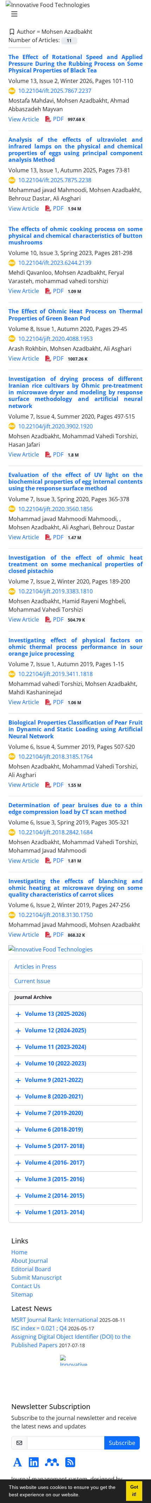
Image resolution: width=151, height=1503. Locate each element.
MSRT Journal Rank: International (54, 1320)
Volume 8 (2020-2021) (54, 1096)
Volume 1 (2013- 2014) (54, 1212)
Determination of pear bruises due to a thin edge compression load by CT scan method (75, 808)
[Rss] (70, 1464)
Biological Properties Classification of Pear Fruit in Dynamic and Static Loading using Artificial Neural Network (75, 729)
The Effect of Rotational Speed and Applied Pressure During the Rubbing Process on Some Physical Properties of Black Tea (75, 63)
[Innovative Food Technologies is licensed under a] (75, 1360)
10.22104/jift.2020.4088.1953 (55, 339)
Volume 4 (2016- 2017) (54, 1162)
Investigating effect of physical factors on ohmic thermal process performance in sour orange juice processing (75, 646)
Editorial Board (31, 1269)
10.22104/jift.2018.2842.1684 (55, 832)
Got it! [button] (134, 1491)
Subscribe (122, 1443)
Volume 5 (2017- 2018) (54, 1146)
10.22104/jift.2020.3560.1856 (55, 509)
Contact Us (25, 1286)
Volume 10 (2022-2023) (55, 1063)
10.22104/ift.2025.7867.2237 (54, 91)
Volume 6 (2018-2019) (54, 1129)
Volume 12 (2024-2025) (55, 1030)
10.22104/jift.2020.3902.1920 (55, 426)
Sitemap (22, 1294)
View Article (23, 119)
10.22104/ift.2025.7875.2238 (54, 180)
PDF (68, 119)
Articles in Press (35, 966)
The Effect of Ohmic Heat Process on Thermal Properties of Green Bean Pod (75, 314)
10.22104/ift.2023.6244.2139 (54, 263)
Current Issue (32, 981)
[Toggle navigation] (73, 14)
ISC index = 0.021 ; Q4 (39, 1328)
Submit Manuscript (36, 1277)
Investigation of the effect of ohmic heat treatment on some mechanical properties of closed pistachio (75, 564)
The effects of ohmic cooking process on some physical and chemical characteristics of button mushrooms (75, 235)
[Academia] (17, 1464)
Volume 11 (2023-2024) (55, 1047)
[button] (82, 1496)
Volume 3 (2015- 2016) (54, 1179)
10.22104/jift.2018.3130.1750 (55, 915)
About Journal (29, 1261)
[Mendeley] (52, 1464)
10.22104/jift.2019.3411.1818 (55, 674)
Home (19, 1252)
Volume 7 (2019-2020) (54, 1113)
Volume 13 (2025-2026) (55, 1014)
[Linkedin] (33, 1464)
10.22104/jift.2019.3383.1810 (55, 591)
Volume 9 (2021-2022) (54, 1080)
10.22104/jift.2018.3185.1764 (55, 756)
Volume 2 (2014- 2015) (54, 1195)
